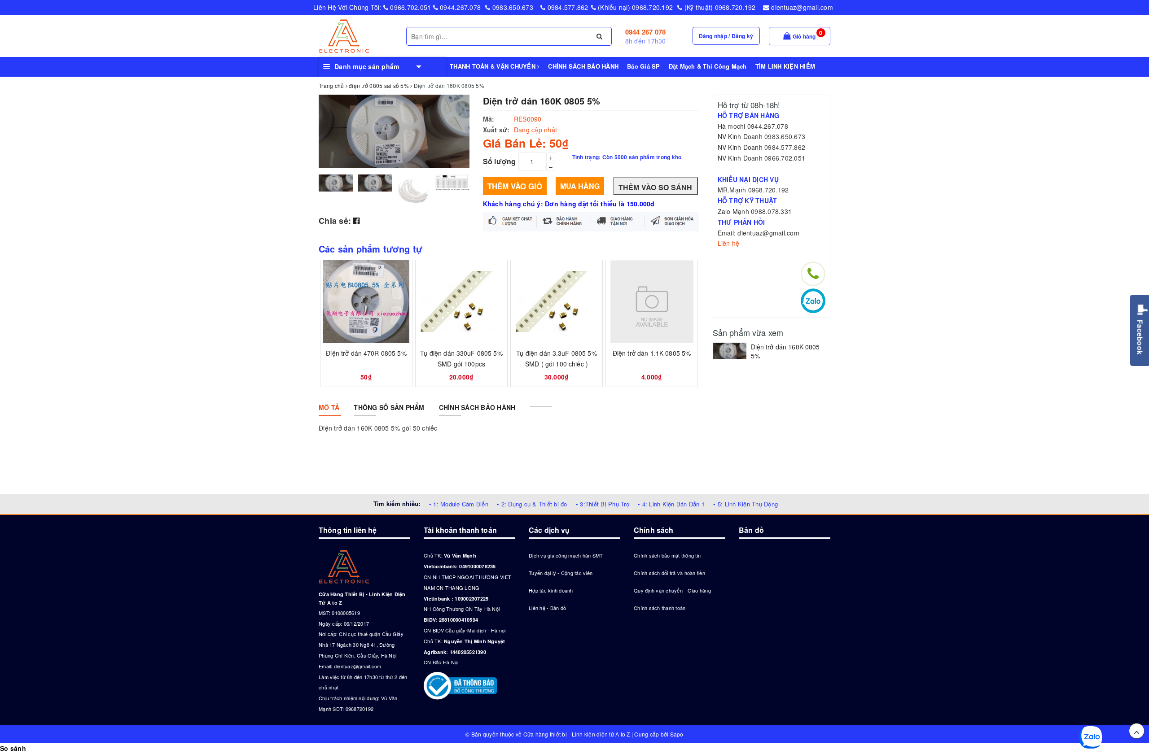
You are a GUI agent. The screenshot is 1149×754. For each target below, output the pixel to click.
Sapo (677, 734)
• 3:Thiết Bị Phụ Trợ (602, 504)
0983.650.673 (512, 7)
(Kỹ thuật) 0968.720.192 (719, 7)
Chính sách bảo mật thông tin (667, 555)
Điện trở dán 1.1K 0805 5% (652, 353)
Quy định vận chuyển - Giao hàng (672, 590)
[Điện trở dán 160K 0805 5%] (729, 351)
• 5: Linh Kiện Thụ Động (745, 504)
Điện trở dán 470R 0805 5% (366, 353)
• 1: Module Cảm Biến (458, 504)
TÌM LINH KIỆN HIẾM (785, 66)
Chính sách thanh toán (659, 607)
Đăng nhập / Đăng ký (726, 36)
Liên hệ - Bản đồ (547, 607)
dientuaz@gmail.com (801, 7)
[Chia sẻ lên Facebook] (356, 220)
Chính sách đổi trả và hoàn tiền (669, 572)
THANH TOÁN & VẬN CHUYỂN (493, 66)
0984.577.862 (566, 7)
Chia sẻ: (335, 221)
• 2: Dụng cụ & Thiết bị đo (532, 504)
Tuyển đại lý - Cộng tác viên (560, 572)
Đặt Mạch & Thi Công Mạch (708, 66)
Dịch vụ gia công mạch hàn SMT (566, 555)
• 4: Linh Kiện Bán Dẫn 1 (671, 504)
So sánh (13, 748)
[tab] (329, 407)
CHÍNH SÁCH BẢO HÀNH (583, 66)
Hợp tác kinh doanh (551, 590)
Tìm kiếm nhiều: (397, 503)
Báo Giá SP (643, 66)
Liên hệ (729, 243)
